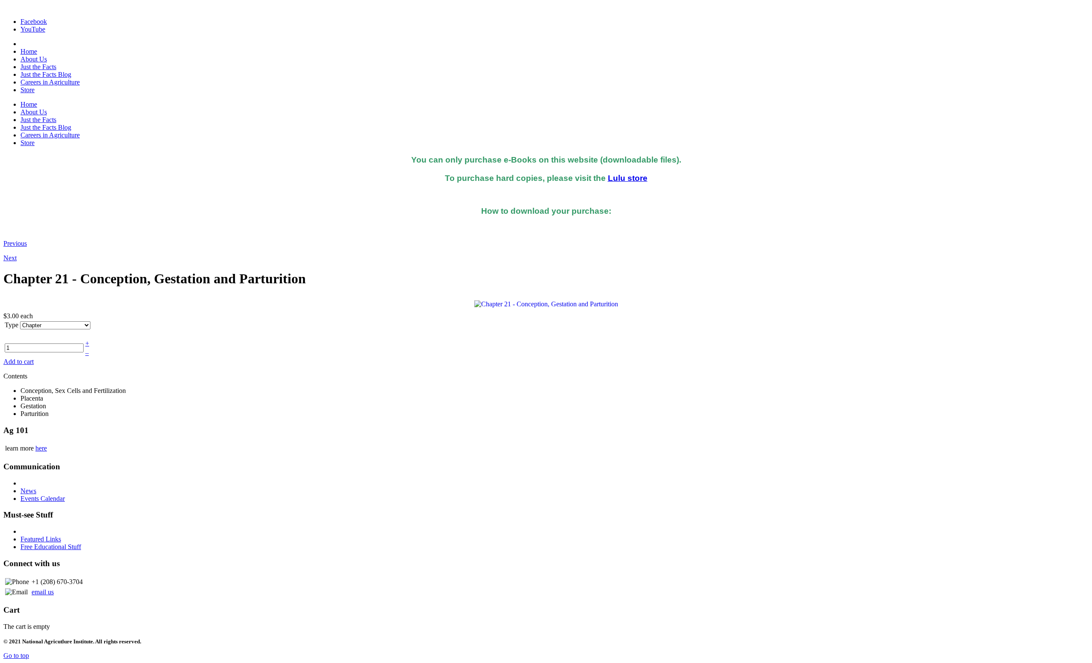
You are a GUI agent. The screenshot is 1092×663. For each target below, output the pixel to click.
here (41, 448)
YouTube (32, 29)
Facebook (33, 21)
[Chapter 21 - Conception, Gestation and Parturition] (546, 303)
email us (43, 592)
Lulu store (628, 178)
